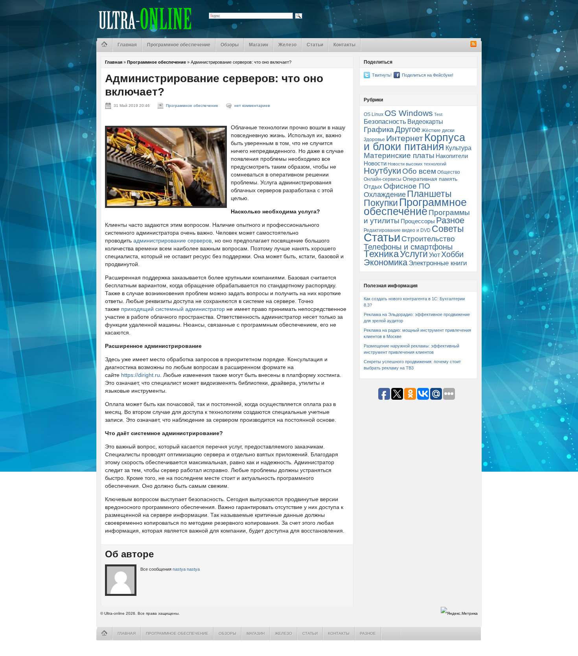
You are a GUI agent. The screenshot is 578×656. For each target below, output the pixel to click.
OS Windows (409, 113)
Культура (458, 147)
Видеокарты (425, 121)
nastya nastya (186, 569)
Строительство (428, 239)
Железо (287, 45)
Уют (434, 254)
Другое (407, 129)
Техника (381, 254)
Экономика (385, 262)
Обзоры (230, 45)
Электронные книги (438, 263)
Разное (450, 220)
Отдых (373, 187)
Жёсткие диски (438, 130)
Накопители (452, 156)
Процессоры (418, 221)
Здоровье (374, 139)
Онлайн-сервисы (382, 179)
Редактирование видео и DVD (397, 230)
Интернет (404, 138)
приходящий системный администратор (173, 309)
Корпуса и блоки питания (414, 142)
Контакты (344, 45)
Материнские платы (399, 155)
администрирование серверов (172, 240)
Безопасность (385, 121)
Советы (448, 229)
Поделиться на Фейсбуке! (427, 75)
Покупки (381, 203)
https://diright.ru (140, 375)
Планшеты (429, 194)
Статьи (315, 45)
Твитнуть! (382, 75)
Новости (375, 163)
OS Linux (373, 114)
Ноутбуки (382, 171)
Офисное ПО (406, 186)
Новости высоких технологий (417, 164)
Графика (379, 129)
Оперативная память (430, 179)
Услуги (414, 254)
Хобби (452, 254)
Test (438, 114)
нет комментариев (252, 105)
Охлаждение (385, 194)
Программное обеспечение (178, 45)
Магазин (258, 45)
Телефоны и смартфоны (408, 247)
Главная (127, 45)
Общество (448, 172)
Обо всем (419, 171)
